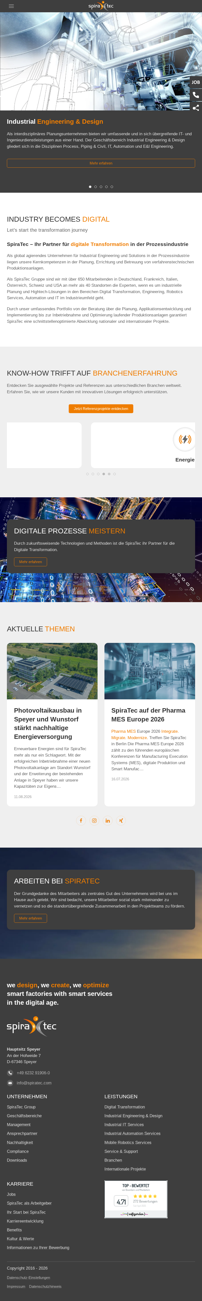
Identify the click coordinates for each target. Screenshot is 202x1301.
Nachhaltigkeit (20, 1142)
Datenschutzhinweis (45, 1286)
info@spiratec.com (34, 1083)
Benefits (14, 1230)
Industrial (55, 121)
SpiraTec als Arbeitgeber (29, 1203)
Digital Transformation (124, 1107)
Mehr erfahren (101, 163)
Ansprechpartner (22, 1133)
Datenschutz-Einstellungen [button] (28, 1278)
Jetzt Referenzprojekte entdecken (101, 409)
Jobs (11, 1194)
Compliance (18, 1151)
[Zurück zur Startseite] (101, 6)
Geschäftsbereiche (24, 1115)
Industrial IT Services (124, 1124)
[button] (11, 6)
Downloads (17, 1160)
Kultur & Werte (20, 1238)
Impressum (16, 1286)
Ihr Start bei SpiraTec (26, 1212)
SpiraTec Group (21, 1107)
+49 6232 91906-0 (33, 1073)
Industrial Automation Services (132, 1133)
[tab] (90, 187)
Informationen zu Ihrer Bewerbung (38, 1247)
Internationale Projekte (125, 1169)
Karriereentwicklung (25, 1221)
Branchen (113, 1160)
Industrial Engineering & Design (133, 1115)
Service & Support (121, 1151)
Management (19, 1124)
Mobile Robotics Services (128, 1142)
